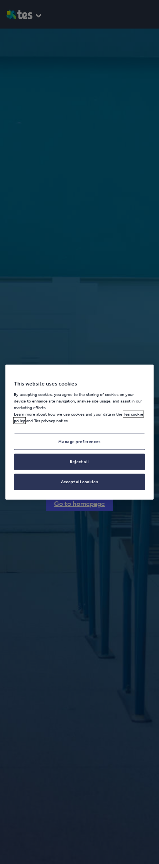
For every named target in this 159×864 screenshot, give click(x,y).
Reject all (79, 461)
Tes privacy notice (51, 420)
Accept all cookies (79, 481)
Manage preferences (79, 441)
